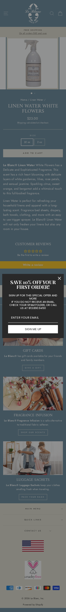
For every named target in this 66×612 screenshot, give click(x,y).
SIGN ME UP (33, 329)
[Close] (59, 278)
